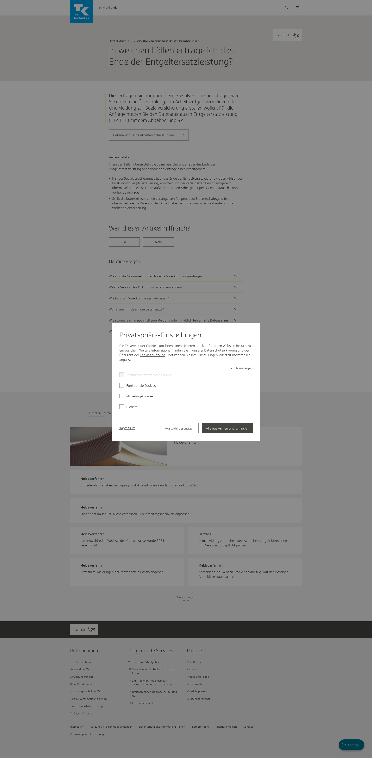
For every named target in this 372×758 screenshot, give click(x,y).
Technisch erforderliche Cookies (149, 375)
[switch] (239, 368)
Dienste (132, 407)
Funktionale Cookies (141, 385)
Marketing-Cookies (139, 396)
